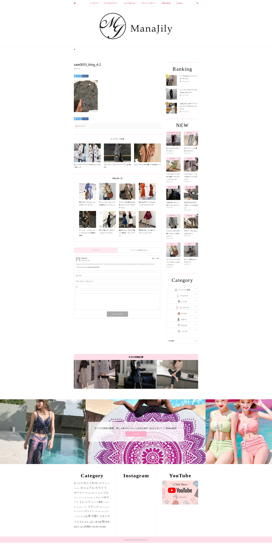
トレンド (85, 501)
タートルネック (90, 497)
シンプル (103, 492)
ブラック (93, 506)
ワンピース (184, 296)
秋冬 (107, 522)
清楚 (99, 522)
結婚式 (82, 527)
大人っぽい (89, 522)
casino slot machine (93, 267)
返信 (153, 258)
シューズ (184, 331)
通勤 (104, 527)
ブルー (101, 507)
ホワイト (89, 511)
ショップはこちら (129, 3)
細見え (76, 527)
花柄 (94, 527)
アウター (184, 313)
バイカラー (79, 507)
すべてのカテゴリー (111, 3)
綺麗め (88, 526)
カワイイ (101, 487)
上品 (85, 516)
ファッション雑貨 (184, 290)
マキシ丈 (97, 511)
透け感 (99, 527)
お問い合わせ (166, 3)
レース (80, 516)
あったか (78, 483)
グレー (94, 493)
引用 (157, 258)
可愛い (95, 516)
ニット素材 (97, 502)
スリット (81, 497)
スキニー (76, 497)
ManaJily (136, 434)
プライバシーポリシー (148, 3)
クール (88, 493)
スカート (184, 319)
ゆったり (100, 483)
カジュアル (87, 487)
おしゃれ (89, 482)
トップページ (94, 3)
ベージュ (80, 511)
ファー (85, 507)
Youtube (179, 3)
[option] (119, 374)
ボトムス (184, 325)
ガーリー (79, 492)
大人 (81, 522)
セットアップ (184, 307)
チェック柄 (101, 497)
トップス (184, 302)
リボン (102, 511)
